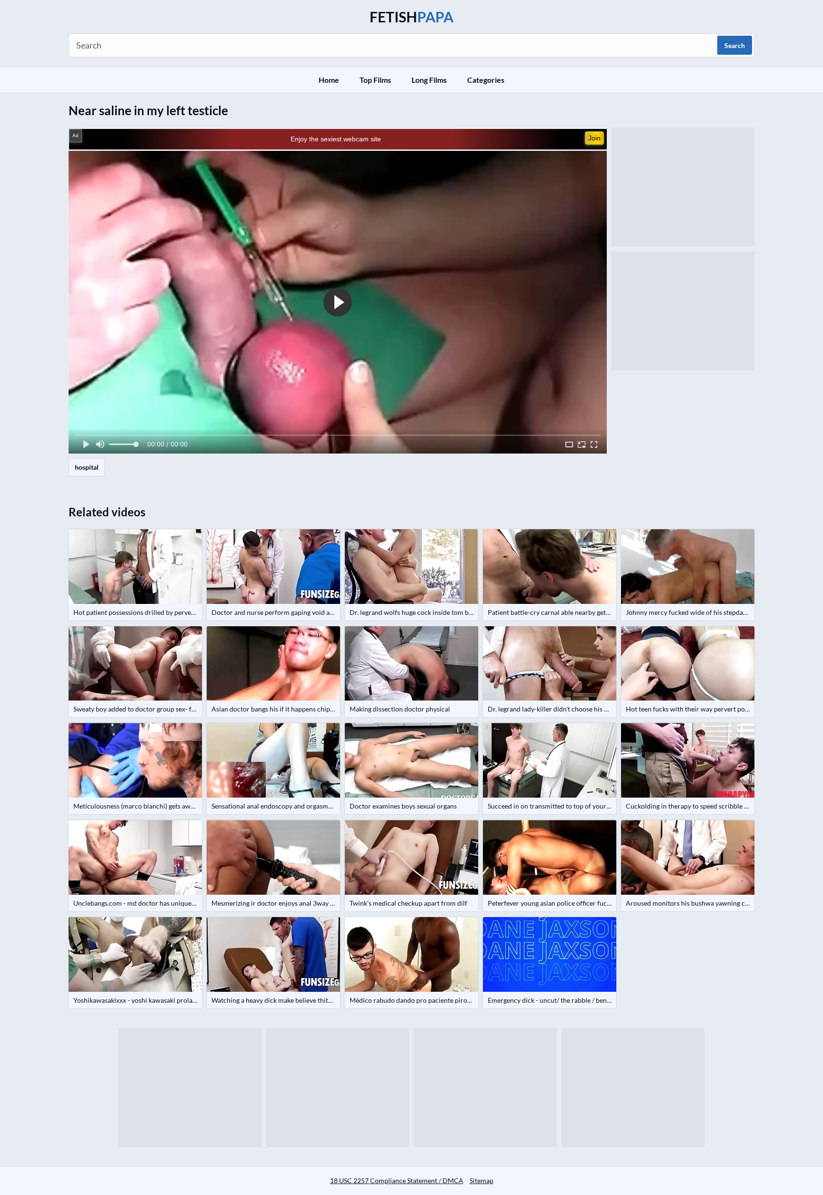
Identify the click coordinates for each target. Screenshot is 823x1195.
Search (734, 45)
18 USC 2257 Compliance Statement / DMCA (396, 1180)
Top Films (375, 79)
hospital (87, 467)
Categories (485, 79)
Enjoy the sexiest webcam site (336, 139)
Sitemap (481, 1180)
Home (329, 79)
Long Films (429, 79)
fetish (411, 17)
